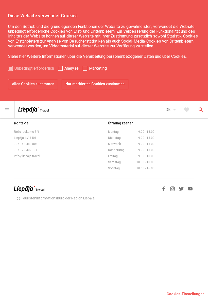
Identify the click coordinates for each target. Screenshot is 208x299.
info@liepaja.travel (27, 156)
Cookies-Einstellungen (185, 294)
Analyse (71, 68)
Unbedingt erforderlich (34, 68)
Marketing (98, 68)
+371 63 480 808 (26, 144)
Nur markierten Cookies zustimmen (95, 84)
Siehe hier (17, 56)
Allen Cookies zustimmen (33, 84)
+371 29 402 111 (26, 150)
